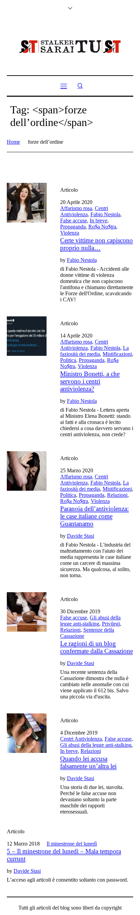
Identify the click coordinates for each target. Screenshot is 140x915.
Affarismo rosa (76, 208)
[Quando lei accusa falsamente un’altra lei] (27, 733)
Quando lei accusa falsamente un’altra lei (88, 762)
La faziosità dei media (94, 351)
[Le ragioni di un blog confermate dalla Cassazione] (27, 612)
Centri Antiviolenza (84, 211)
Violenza (69, 233)
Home (13, 142)
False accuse (73, 220)
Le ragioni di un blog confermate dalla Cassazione (96, 647)
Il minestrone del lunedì (72, 844)
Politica (68, 360)
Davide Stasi (80, 536)
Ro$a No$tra (102, 227)
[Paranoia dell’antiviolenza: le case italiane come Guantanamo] (27, 471)
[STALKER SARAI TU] (70, 47)
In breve (98, 220)
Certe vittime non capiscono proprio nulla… (96, 244)
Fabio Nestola (105, 214)
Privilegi (111, 624)
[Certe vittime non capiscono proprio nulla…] (27, 203)
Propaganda (73, 227)
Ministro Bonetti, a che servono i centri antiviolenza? (90, 381)
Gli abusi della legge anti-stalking (90, 621)
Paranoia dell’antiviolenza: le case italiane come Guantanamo (94, 516)
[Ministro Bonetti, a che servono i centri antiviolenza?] (27, 336)
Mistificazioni (117, 354)
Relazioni (117, 495)
